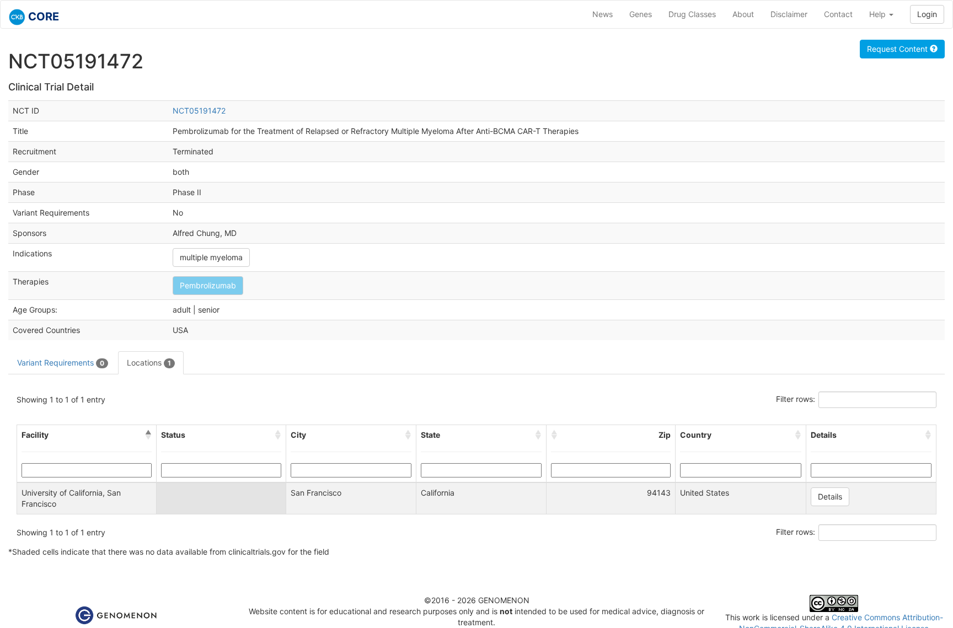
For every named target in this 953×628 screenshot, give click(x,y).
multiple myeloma (211, 257)
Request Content (898, 48)
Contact (838, 14)
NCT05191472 (199, 110)
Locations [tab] (149, 362)
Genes (640, 14)
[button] (148, 435)
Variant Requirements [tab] (60, 362)
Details (830, 496)
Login (927, 14)
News (602, 14)
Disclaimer (788, 14)
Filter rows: (795, 399)
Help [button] (878, 14)
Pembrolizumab (208, 285)
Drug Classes (692, 14)
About (743, 14)
